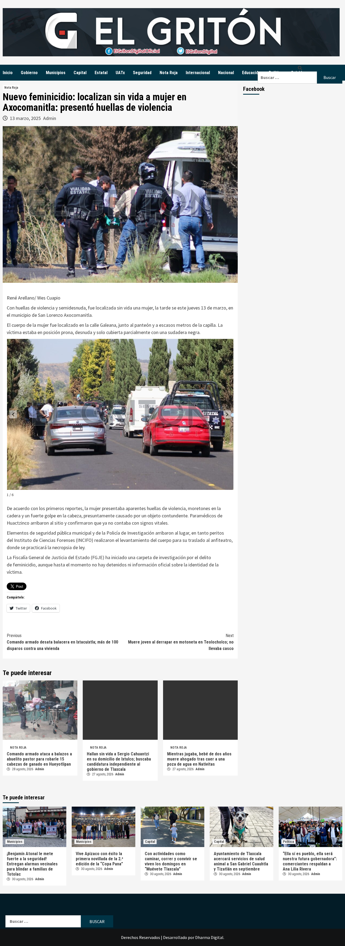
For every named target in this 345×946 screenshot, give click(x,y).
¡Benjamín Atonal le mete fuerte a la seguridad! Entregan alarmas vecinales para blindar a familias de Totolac (32, 864)
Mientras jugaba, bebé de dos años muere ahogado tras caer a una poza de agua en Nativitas (199, 759)
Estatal (101, 72)
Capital (80, 72)
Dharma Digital (209, 937)
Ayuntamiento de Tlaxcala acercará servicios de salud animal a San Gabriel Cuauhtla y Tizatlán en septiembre (241, 861)
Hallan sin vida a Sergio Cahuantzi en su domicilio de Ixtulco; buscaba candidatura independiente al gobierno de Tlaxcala (119, 761)
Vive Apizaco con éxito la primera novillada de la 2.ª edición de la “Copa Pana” (99, 858)
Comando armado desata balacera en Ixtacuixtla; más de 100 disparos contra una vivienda (62, 642)
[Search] (300, 68)
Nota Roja (169, 72)
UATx (120, 72)
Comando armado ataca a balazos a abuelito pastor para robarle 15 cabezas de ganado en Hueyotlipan (39, 759)
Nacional (226, 72)
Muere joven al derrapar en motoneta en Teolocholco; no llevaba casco (181, 642)
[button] (13, 414)
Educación (251, 72)
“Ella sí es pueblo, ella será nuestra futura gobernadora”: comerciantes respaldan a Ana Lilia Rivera (310, 861)
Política (288, 842)
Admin (49, 118)
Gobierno (29, 72)
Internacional (198, 72)
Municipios (55, 72)
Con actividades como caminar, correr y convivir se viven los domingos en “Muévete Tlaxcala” (171, 861)
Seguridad (142, 72)
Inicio (8, 72)
